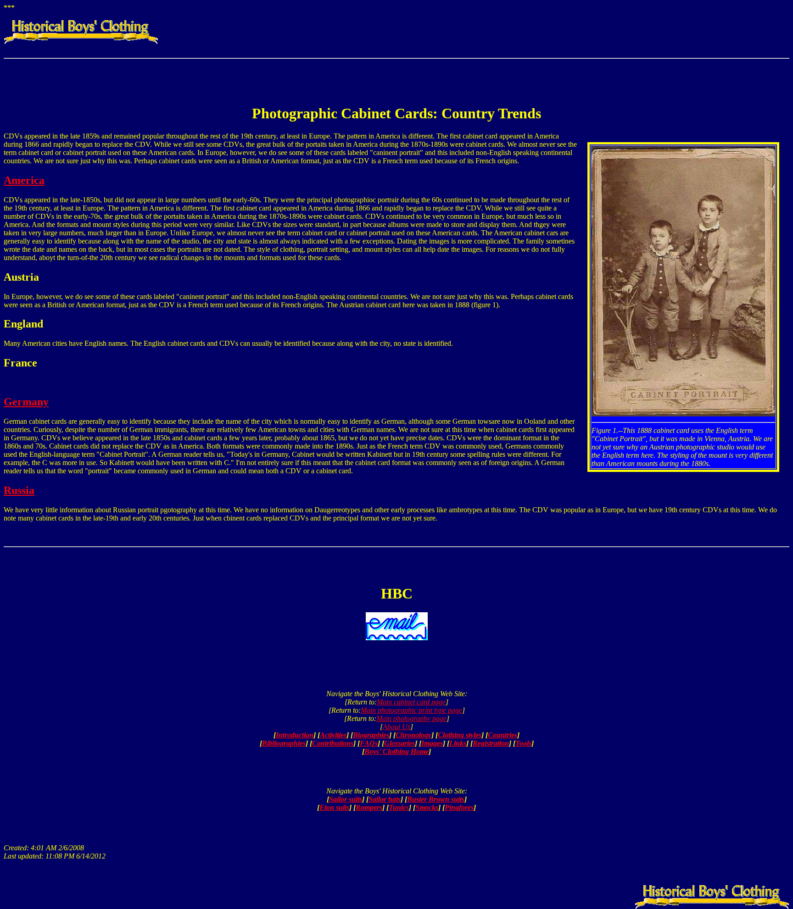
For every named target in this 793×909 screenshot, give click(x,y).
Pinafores (459, 807)
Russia (19, 490)
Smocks (426, 807)
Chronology (413, 735)
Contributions (332, 743)
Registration (491, 743)
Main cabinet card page (411, 702)
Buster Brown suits (435, 799)
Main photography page (411, 718)
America (24, 180)
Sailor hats (385, 799)
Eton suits (334, 807)
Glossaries (399, 743)
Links (457, 743)
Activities (333, 735)
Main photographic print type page (411, 710)
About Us (396, 727)
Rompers (369, 807)
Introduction (294, 735)
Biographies (371, 735)
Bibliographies (284, 743)
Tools (523, 743)
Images (432, 743)
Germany (26, 402)
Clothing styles (459, 735)
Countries (502, 735)
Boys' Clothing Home (396, 751)
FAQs (369, 743)
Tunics (399, 807)
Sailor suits (345, 799)
